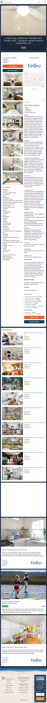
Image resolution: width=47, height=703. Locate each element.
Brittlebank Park (28, 303)
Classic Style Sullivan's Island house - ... (33, 362)
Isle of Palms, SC (23, 692)
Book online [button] (5, 606)
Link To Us (8, 687)
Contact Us (8, 683)
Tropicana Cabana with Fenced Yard (32, 347)
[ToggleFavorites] (43, 56)
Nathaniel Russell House (30, 301)
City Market (28, 312)
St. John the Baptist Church (31, 306)
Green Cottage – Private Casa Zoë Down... (15, 550)
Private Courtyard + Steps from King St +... (34, 467)
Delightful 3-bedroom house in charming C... (34, 437)
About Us (9, 680)
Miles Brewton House (30, 299)
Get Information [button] (13, 70)
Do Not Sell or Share (9, 692)
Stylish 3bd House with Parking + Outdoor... (34, 422)
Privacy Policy (8, 690)
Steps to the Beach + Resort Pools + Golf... (14, 647)
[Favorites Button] (39, 2)
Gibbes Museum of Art (30, 313)
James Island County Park (31, 296)
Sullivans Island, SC (23, 690)
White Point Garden (29, 298)
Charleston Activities (23, 687)
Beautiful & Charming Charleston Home (33, 392)
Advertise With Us (8, 685)
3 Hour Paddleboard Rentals (11, 601)
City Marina (27, 304)
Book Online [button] (13, 66)
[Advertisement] (23, 492)
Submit (40, 699)
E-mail (37, 691)
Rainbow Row (28, 307)
